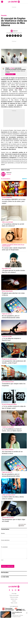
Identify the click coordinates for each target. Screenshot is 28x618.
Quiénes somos (14, 599)
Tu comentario (4, 547)
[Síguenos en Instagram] (15, 590)
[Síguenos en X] (12, 590)
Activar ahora (9, 74)
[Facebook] (7, 36)
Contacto (14, 601)
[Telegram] (18, 36)
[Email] (21, 36)
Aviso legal (14, 593)
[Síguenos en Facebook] (9, 590)
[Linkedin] (13, 36)
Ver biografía (8, 174)
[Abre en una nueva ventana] (8, 609)
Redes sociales (14, 602)
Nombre (3, 533)
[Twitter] (10, 36)
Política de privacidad (14, 595)
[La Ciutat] (14, 2)
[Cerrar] (26, 613)
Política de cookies (14, 597)
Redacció (15, 30)
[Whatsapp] (15, 36)
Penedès (4, 15)
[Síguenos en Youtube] (18, 590)
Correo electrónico (5, 540)
